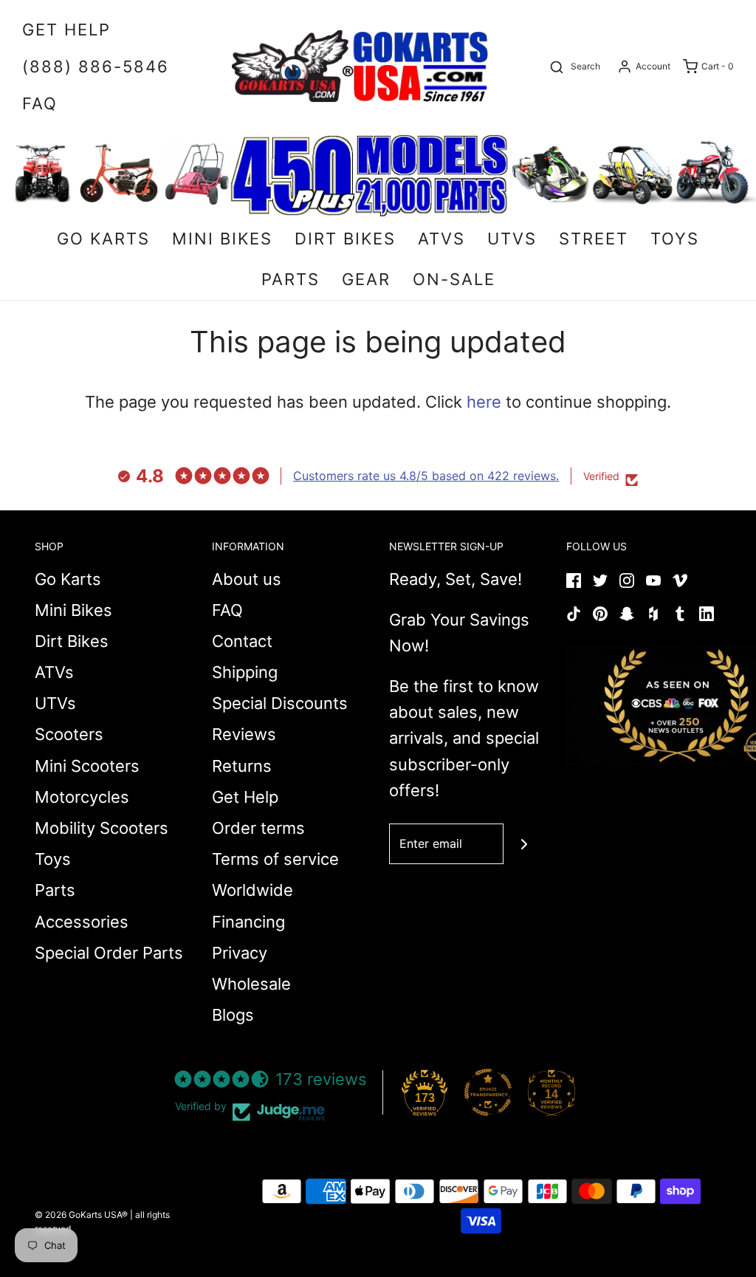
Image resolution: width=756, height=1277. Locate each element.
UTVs (55, 703)
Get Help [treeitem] (66, 29)
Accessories (81, 921)
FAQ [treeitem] (40, 103)
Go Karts (68, 579)
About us (246, 579)
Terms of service (275, 859)
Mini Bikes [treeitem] (222, 238)
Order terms (258, 828)
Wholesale (251, 983)
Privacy (239, 952)
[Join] (524, 844)
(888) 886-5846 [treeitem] (95, 66)
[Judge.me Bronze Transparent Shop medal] (488, 1092)
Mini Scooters (87, 766)
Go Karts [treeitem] (103, 238)
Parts (55, 890)
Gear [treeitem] (366, 279)
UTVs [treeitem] (512, 238)
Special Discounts (280, 703)
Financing (248, 921)
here (484, 401)
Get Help (245, 797)
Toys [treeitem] (674, 238)
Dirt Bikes (72, 641)
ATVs (54, 672)
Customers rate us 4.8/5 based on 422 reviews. (426, 475)
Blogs (233, 1014)
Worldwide (252, 890)
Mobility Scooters (101, 828)
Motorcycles (82, 797)
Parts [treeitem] (290, 279)
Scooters (69, 734)
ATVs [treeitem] (441, 238)
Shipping (245, 672)
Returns (242, 766)
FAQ (227, 610)
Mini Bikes (73, 610)
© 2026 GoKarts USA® (81, 1214)
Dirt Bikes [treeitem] (345, 238)
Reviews (244, 734)
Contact (242, 641)
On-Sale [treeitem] (454, 279)
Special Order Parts (109, 952)
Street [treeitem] (593, 238)
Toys (53, 859)
